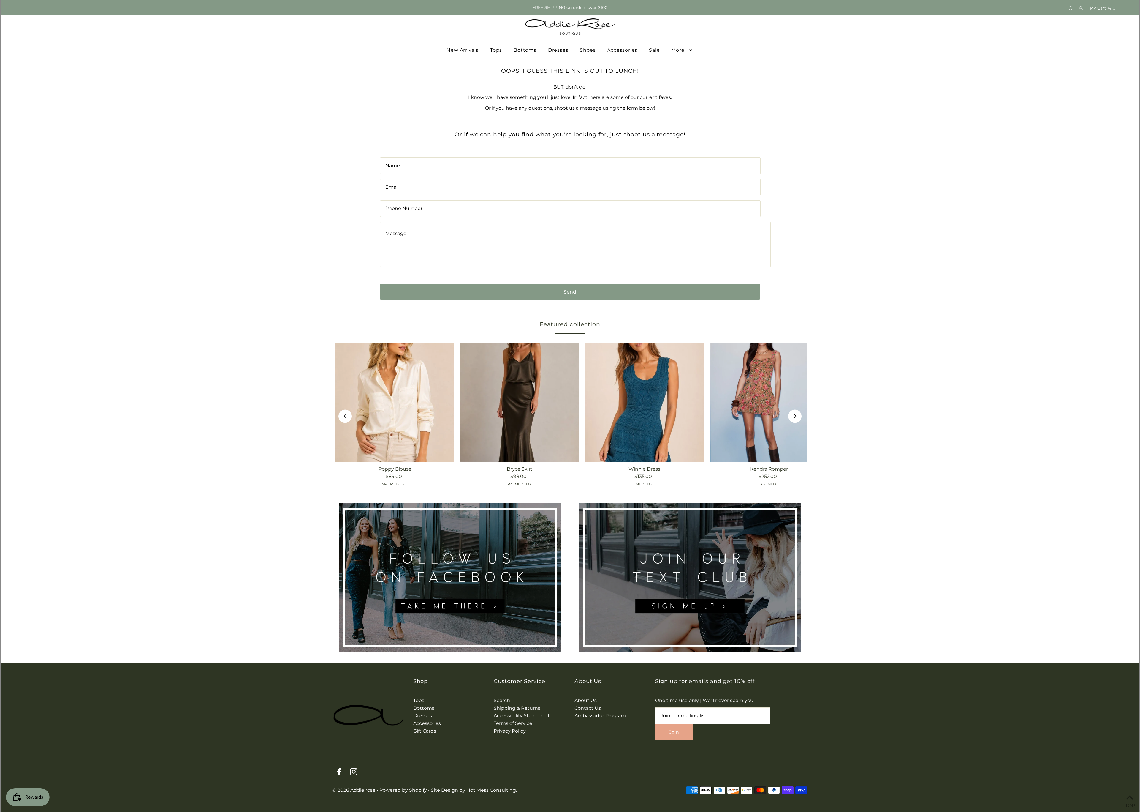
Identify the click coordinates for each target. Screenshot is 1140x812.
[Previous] (345, 416)
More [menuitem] (677, 50)
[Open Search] (1071, 7)
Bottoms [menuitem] (525, 50)
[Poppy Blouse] (394, 402)
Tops (418, 700)
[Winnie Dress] (644, 402)
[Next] (795, 416)
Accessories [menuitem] (622, 50)
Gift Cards (424, 731)
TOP (1129, 804)
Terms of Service (513, 723)
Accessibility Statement (522, 715)
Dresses (422, 715)
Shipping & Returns (517, 708)
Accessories (427, 723)
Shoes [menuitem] (588, 50)
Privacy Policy (510, 731)
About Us (585, 700)
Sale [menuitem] (654, 50)
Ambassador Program (600, 715)
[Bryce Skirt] (519, 402)
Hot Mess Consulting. (491, 790)
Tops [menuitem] (496, 50)
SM (384, 484)
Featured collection (570, 324)
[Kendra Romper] (769, 402)
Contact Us (587, 708)
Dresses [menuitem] (558, 50)
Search (502, 700)
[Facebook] (339, 773)
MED (394, 484)
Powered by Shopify (403, 790)
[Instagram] (353, 773)
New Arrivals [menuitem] (462, 50)
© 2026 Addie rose (354, 790)
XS (762, 484)
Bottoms (423, 708)
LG (403, 484)
